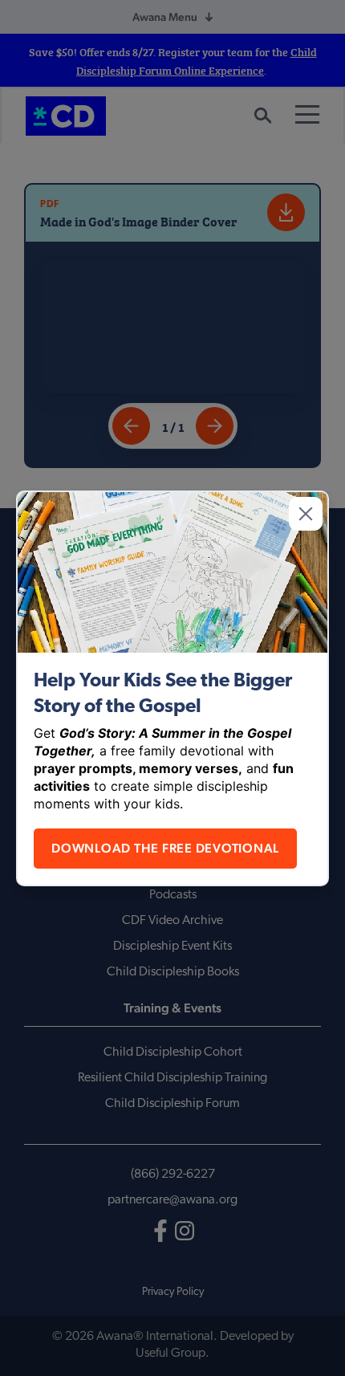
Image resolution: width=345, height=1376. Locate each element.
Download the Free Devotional (165, 848)
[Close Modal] (305, 513)
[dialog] (172, 688)
